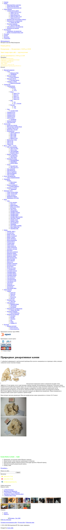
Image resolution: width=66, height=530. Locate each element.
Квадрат (12, 105)
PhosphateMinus (14, 160)
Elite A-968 (13, 135)
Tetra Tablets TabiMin (15, 225)
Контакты (6, 37)
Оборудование (8, 9)
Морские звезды (11, 78)
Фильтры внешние (12, 23)
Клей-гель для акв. (12, 125)
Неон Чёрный (11, 260)
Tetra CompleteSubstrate (13, 177)
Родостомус (10, 266)
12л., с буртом (17, 103)
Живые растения (11, 326)
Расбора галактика (12, 263)
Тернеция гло (10, 285)
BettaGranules (14, 205)
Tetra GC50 (10, 144)
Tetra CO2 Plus (14, 148)
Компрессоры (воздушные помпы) (16, 19)
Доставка (6, 34)
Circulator (12, 316)
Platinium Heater (14, 304)
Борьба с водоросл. (12, 154)
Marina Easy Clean (12, 139)
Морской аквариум (9, 70)
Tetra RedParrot (14, 222)
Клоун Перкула (14, 77)
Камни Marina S (14, 186)
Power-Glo (13, 297)
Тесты (8, 164)
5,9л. (15, 106)
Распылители (10, 131)
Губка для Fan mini (12, 193)
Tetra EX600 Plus (14, 313)
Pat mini (12, 317)
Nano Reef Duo (11, 122)
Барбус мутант (11, 234)
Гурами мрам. (11, 243)
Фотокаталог (7, 29)
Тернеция (9, 284)
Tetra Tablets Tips (14, 227)
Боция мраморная (12, 240)
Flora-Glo (12, 294)
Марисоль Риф (14, 73)
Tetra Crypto (13, 150)
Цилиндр (12, 87)
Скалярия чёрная (11, 275)
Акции (6, 512)
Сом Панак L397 (11, 281)
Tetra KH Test (14, 166)
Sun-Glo (12, 298)
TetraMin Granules (15, 212)
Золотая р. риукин (12, 249)
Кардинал (9, 250)
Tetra (8, 109)
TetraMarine (13, 74)
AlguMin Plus (13, 155)
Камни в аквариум (12, 185)
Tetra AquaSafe (11, 169)
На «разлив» (13, 202)
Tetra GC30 (10, 141)
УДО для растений (12, 147)
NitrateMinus (13, 161)
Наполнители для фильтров (14, 21)
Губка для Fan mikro (12, 192)
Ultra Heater (13, 305)
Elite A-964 (13, 134)
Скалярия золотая (12, 270)
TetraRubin (13, 224)
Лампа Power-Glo (15, 15)
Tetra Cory (13, 203)
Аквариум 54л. (11, 116)
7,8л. (15, 107)
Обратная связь (30, 522)
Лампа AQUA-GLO (15, 12)
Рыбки (5, 3)
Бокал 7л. (16, 96)
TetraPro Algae (14, 220)
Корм (5, 199)
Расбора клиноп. (11, 265)
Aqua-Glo (12, 292)
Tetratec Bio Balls (14, 22)
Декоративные (11, 86)
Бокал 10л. (16, 97)
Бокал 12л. (16, 99)
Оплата (6, 35)
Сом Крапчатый (11, 279)
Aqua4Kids (13, 119)
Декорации (7, 179)
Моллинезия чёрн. (12, 257)
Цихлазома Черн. (11, 288)
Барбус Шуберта (11, 238)
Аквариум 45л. (11, 115)
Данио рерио (10, 244)
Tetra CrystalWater (12, 171)
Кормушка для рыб (12, 129)
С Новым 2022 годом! (10, 495)
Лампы (9, 291)
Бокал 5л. (16, 94)
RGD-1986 (10, 528)
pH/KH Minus (14, 163)
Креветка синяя (11, 256)
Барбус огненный (12, 236)
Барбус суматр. (11, 237)
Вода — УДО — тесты (10, 145)
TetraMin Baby (14, 211)
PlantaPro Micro (14, 153)
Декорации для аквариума (14, 31)
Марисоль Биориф (15, 83)
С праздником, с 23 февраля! (12, 492)
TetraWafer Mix (14, 228)
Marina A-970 (13, 138)
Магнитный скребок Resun (14, 126)
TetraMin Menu (14, 215)
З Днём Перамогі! (9, 489)
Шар (11, 100)
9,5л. (15, 89)
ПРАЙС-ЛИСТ (11, 231)
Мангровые (13, 182)
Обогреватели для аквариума (15, 26)
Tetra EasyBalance (12, 173)
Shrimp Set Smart (11, 121)
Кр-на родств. (14, 327)
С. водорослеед (11, 269)
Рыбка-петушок (11, 268)
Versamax (12, 318)
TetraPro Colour (14, 221)
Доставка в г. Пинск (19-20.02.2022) (14, 494)
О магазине (7, 38)
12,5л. (15, 90)
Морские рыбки (11, 75)
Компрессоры (11, 300)
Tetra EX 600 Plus (15, 25)
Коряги (9, 180)
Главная (6, 2)
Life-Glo (12, 295)
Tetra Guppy (13, 209)
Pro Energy (13, 208)
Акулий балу (10, 233)
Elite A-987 (13, 137)
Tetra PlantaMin (14, 151)
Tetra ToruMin (10, 174)
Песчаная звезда (14, 80)
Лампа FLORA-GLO (16, 16)
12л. (15, 102)
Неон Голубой (11, 259)
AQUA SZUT (10, 118)
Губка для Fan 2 (11, 195)
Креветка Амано (11, 253)
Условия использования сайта (9, 522)
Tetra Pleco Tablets (15, 218)
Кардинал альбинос (12, 252)
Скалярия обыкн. (11, 273)
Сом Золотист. (11, 278)
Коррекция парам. (12, 158)
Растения (6, 324)
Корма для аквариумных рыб (15, 32)
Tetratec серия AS (15, 132)
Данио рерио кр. (11, 246)
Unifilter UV (13, 323)
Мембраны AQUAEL (13, 198)
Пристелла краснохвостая (14, 7)
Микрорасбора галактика (14, 5)
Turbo (11, 321)
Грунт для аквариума (9, 176)
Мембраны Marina (12, 196)
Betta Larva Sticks (15, 206)
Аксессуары (7, 123)
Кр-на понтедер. (14, 329)
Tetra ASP (13, 301)
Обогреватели (11, 302)
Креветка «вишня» (12, 254)
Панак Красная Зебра (13, 6)
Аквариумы (7, 84)
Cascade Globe (14, 110)
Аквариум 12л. (11, 112)
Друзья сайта (21, 522)
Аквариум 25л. (11, 113)
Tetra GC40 (10, 142)
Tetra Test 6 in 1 (14, 167)
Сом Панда (10, 282)
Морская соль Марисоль (10, 491)
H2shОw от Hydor (12, 187)
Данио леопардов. (12, 247)
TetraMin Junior (14, 214)
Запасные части (8, 190)
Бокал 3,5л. (17, 93)
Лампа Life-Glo (14, 13)
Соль (8, 71)
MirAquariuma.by (5, 41)
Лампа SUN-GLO (15, 18)
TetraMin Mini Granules (16, 217)
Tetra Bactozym (11, 170)
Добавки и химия (12, 81)
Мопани (12, 183)
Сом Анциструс (11, 276)
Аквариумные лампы (13, 10)
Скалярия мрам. (11, 272)
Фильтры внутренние (13, 28)
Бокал (12, 91)
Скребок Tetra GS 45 (12, 128)
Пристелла (10, 262)
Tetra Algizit (13, 157)
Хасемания (10, 286)
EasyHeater (13, 307)
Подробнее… (4, 468)
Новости (6, 514)
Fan (11, 320)
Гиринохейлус (11, 241)
